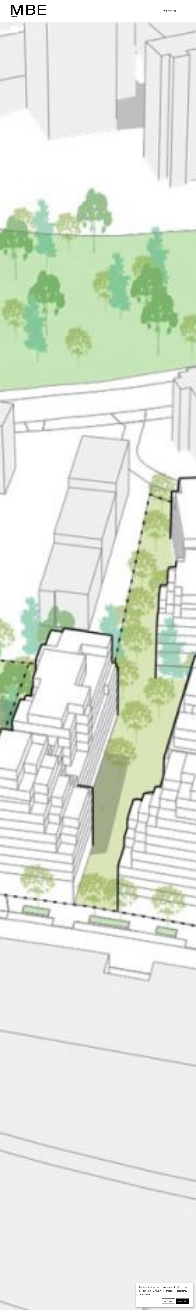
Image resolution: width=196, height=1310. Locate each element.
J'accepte (182, 1301)
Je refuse (168, 1301)
